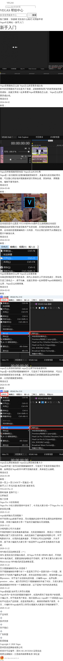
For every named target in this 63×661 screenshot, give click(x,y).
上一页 (9, 482)
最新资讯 (30, 486)
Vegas (18, 644)
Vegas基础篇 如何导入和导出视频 (15, 591)
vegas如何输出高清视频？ (11, 515)
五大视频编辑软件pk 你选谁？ (13, 568)
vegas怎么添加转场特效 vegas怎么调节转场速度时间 (23, 368)
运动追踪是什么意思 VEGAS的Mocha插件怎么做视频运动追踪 (28, 223)
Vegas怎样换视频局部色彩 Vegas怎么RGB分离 (20, 172)
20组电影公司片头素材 (10, 529)
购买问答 (22, 486)
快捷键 (14, 19)
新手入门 (4, 486)
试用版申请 (38, 19)
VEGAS (10, 3)
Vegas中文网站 (6, 22)
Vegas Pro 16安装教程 (9, 502)
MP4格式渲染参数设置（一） (13, 552)
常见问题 (13, 486)
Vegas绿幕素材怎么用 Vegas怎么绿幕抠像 (18, 274)
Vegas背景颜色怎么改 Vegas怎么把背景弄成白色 (21, 86)
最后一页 (29, 482)
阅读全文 (4, 99)
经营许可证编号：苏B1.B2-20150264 (16, 651)
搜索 (34, 15)
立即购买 (4, 496)
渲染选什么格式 (25, 19)
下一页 (21, 482)
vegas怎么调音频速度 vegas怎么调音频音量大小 (21, 463)
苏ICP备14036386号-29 (11, 658)
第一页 (3, 482)
